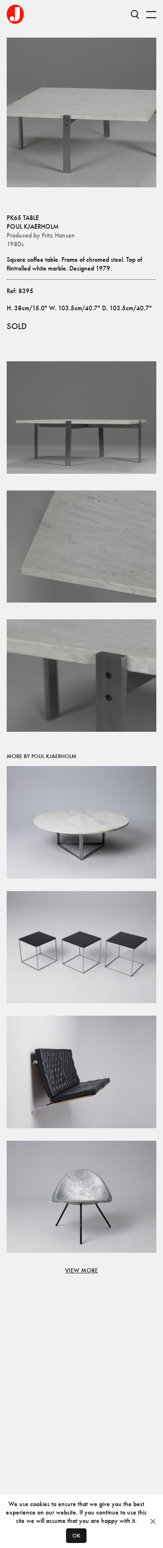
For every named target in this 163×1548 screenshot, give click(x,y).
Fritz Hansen (58, 235)
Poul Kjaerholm (33, 226)
